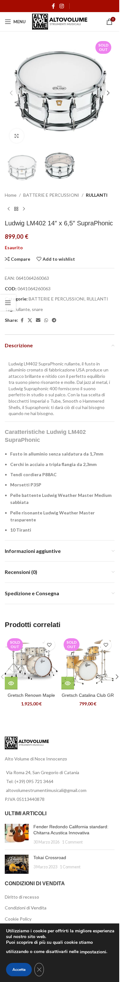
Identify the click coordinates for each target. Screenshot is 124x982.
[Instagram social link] (61, 6)
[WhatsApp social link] (46, 320)
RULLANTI (96, 195)
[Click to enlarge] (17, 136)
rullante (22, 309)
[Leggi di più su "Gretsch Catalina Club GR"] (67, 683)
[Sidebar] (8, 303)
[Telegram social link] (54, 320)
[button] (11, 93)
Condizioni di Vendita (25, 907)
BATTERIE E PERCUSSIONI (51, 195)
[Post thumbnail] (17, 834)
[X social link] (30, 320)
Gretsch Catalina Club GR (88, 695)
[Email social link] (38, 320)
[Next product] (24, 209)
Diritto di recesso (22, 897)
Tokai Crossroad (49, 857)
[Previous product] (8, 209)
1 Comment (72, 842)
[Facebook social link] (53, 6)
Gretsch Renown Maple (31, 695)
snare (37, 309)
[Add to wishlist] (49, 644)
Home (11, 195)
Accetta (18, 969)
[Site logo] (60, 21)
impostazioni (93, 952)
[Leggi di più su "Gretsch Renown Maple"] (11, 683)
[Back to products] (16, 209)
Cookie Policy (18, 919)
